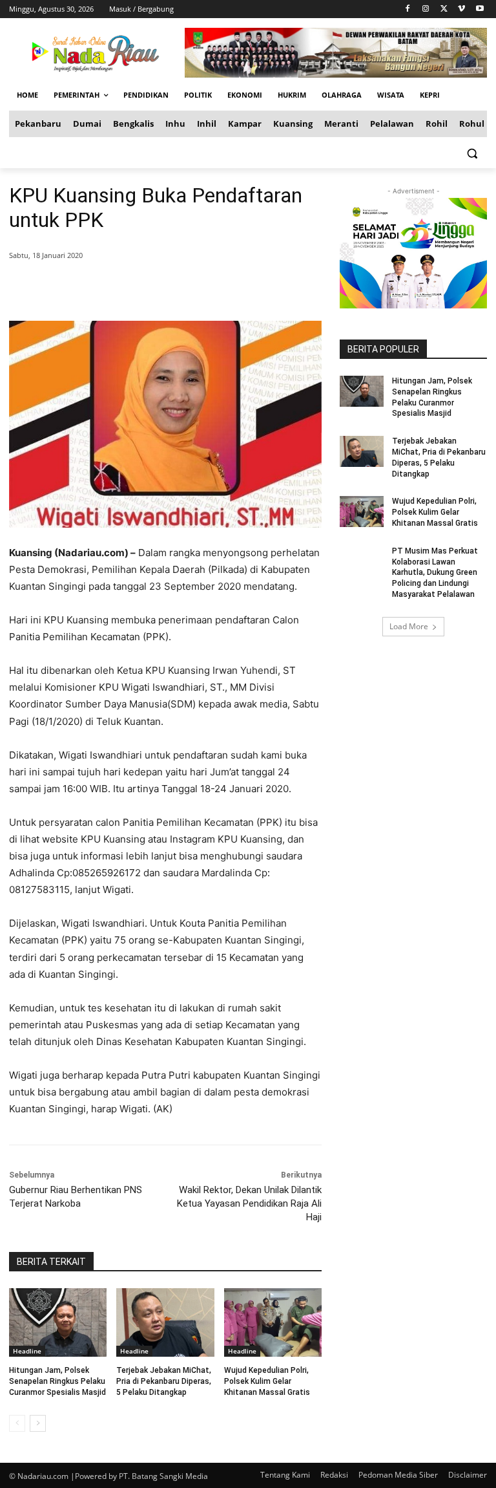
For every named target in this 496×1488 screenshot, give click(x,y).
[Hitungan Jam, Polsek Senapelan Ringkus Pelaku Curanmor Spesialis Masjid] (58, 1322)
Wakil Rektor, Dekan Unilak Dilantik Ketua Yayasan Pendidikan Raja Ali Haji (249, 1203)
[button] (472, 153)
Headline (27, 1350)
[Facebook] (407, 9)
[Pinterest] (165, 288)
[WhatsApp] (195, 288)
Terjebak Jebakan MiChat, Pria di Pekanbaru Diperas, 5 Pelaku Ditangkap (163, 1381)
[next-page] (38, 1423)
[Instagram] (425, 9)
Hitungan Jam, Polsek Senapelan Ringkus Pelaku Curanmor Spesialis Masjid (57, 1381)
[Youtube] (479, 9)
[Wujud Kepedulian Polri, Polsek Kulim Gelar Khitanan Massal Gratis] (273, 1322)
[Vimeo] (461, 9)
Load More (408, 626)
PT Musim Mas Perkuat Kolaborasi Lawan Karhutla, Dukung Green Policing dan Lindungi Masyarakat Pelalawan (435, 572)
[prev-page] (17, 1423)
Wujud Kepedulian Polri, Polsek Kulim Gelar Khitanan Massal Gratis (267, 1381)
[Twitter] (444, 9)
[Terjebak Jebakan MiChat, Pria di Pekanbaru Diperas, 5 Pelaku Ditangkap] (165, 1322)
